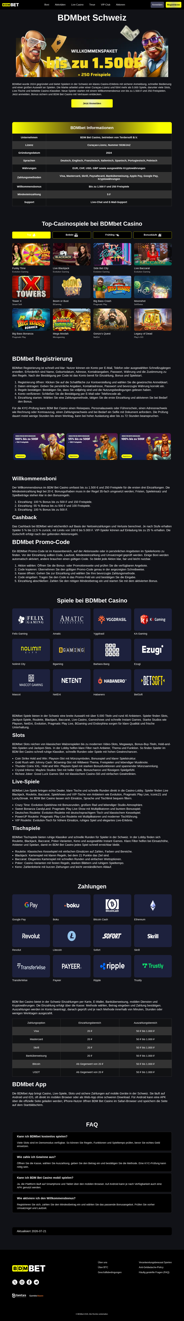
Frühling (110, 235)
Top (29, 235)
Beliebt (69, 235)
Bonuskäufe (150, 235)
